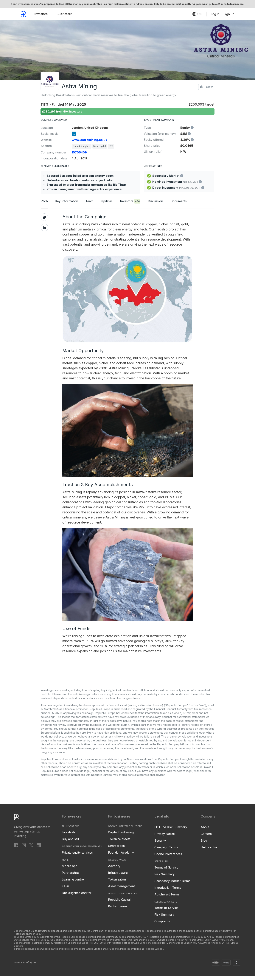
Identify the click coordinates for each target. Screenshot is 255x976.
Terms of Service (166, 867)
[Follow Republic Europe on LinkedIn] (38, 845)
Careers (206, 834)
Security (160, 840)
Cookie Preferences (168, 854)
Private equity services (77, 852)
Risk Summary (164, 874)
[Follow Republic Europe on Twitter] (31, 845)
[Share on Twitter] (44, 217)
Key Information (66, 201)
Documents (178, 201)
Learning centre (73, 879)
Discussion (155, 201)
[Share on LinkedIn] (44, 227)
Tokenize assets (119, 839)
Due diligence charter (76, 893)
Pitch (44, 201)
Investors (41, 14)
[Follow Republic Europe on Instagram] (23, 845)
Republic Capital (119, 899)
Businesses (64, 14)
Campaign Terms (166, 847)
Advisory (114, 866)
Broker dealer (117, 906)
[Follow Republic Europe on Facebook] (16, 845)
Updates (107, 201)
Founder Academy (121, 852)
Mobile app (69, 866)
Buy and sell (70, 839)
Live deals (68, 832)
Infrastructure (118, 873)
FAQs (65, 886)
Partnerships (71, 873)
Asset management (121, 886)
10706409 (79, 152)
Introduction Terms (167, 887)
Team (89, 201)
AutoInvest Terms (166, 894)
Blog (204, 840)
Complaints (162, 921)
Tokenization (117, 879)
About (205, 827)
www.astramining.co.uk (89, 140)
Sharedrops (116, 846)
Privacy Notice (164, 834)
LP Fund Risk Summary (170, 827)
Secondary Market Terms (172, 881)
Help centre (209, 847)
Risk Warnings (81, 694)
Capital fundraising (121, 832)
